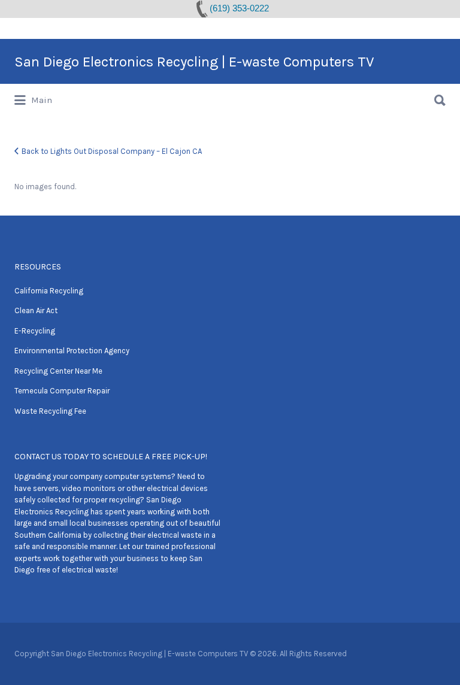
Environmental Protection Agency (71, 350)
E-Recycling (34, 330)
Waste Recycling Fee (50, 411)
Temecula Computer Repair (62, 390)
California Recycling (48, 290)
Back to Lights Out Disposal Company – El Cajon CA (112, 151)
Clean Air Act (36, 310)
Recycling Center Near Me (58, 370)
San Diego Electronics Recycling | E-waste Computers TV (194, 61)
